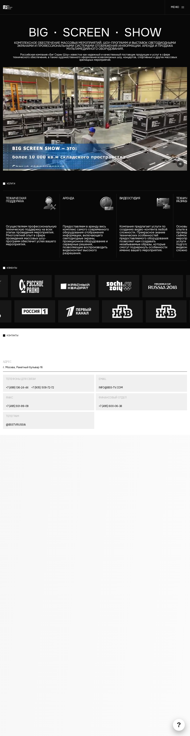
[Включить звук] (180, 164)
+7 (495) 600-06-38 (110, 406)
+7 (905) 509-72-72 (42, 387)
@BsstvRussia (16, 424)
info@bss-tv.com (111, 387)
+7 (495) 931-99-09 (17, 406)
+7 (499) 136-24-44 (17, 387)
